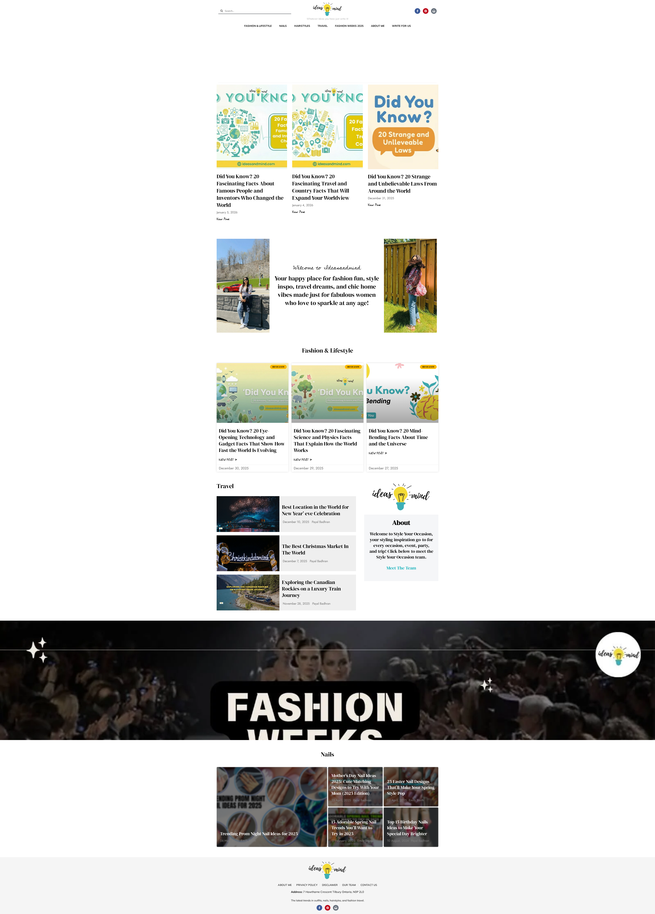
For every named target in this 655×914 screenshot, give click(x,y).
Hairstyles (302, 25)
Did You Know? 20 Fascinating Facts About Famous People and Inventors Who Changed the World (250, 191)
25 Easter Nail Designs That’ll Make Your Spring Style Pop (410, 787)
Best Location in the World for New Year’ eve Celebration (315, 510)
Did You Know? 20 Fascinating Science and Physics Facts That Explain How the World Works (327, 440)
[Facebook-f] (417, 11)
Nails (283, 25)
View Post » (228, 459)
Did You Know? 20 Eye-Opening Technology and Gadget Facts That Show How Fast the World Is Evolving (252, 440)
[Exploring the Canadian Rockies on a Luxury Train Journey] (248, 592)
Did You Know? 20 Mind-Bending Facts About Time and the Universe (398, 437)
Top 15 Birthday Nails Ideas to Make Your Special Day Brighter (407, 828)
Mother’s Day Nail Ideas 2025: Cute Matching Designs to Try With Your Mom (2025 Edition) (355, 784)
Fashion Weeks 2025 (349, 25)
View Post (223, 219)
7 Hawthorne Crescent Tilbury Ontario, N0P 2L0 (333, 892)
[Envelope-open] (434, 11)
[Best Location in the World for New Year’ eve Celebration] (248, 514)
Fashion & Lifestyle (258, 25)
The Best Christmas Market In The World (315, 549)
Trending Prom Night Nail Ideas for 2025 (259, 834)
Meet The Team (401, 568)
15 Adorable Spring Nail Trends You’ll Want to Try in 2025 (353, 828)
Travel (323, 25)
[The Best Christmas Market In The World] (248, 553)
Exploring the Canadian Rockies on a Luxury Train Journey (311, 588)
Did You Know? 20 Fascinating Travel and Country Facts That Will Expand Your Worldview (320, 187)
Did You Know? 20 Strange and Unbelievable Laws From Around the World (402, 184)
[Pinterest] (425, 11)
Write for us (401, 25)
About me (377, 25)
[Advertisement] (327, 54)
